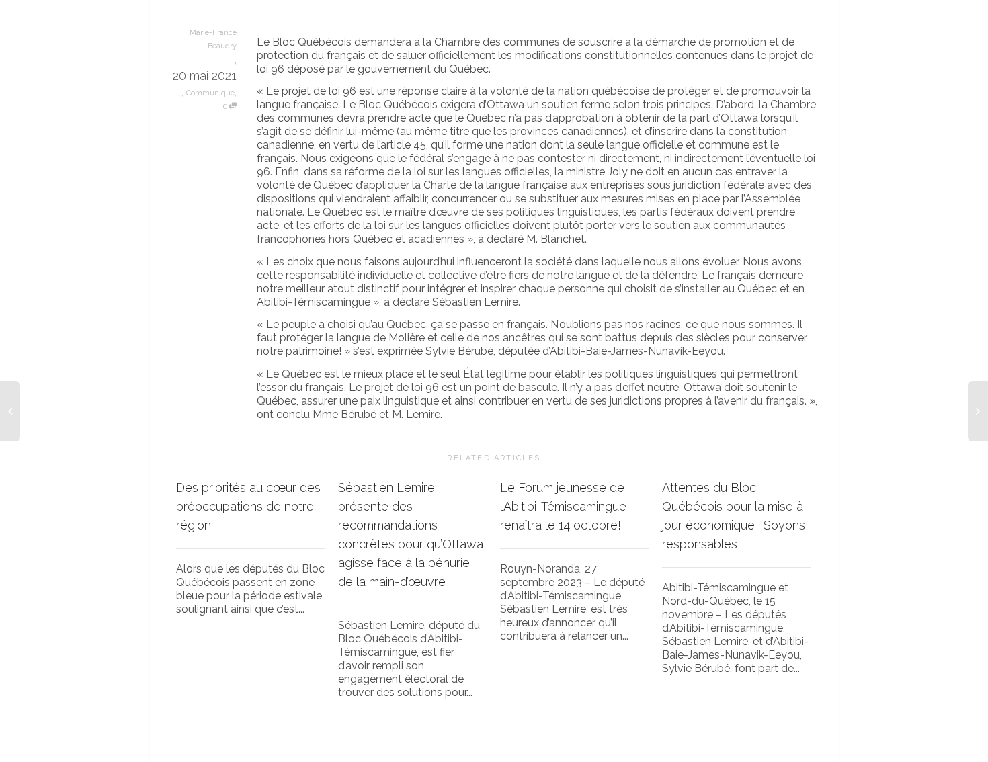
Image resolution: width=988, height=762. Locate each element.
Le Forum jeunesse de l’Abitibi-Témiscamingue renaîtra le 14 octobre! (563, 506)
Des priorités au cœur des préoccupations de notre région (248, 506)
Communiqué (210, 93)
